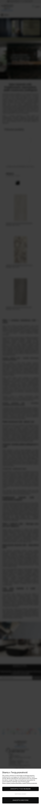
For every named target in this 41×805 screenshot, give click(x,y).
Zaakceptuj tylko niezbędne (20, 789)
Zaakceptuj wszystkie (21, 800)
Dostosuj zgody (20, 794)
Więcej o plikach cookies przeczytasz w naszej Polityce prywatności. (19, 783)
